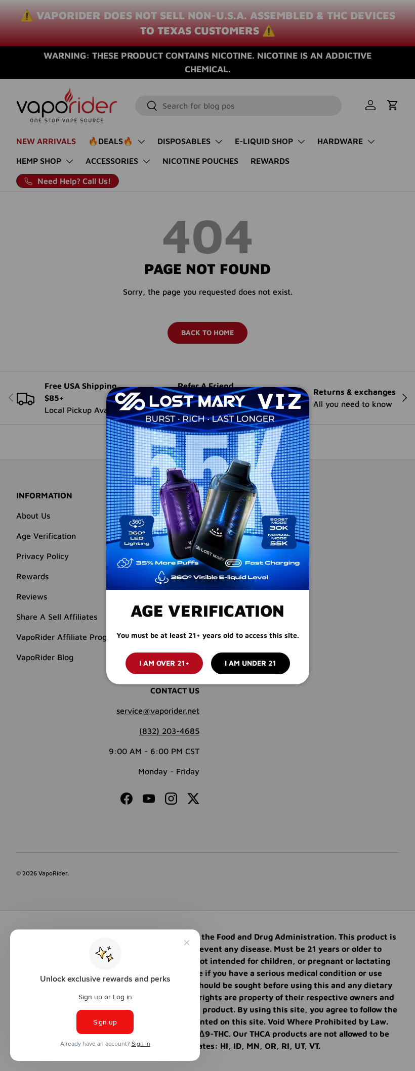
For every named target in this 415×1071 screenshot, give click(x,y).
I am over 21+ (164, 663)
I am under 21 (250, 663)
